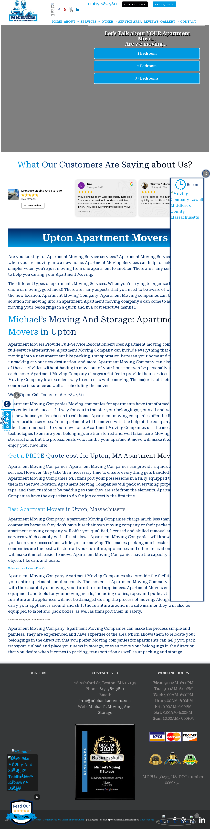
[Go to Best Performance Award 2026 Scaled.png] (105, 762)
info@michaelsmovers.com (105, 700)
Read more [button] (84, 211)
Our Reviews (134, 4)
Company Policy (51, 820)
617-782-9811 (111, 689)
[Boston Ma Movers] (176, 822)
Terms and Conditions (73, 820)
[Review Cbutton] (21, 812)
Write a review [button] (32, 205)
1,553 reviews (28, 199)
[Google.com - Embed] (36, 704)
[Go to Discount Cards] (7, 401)
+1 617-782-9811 (102, 4)
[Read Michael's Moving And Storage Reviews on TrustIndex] (22, 758)
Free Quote (164, 4)
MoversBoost (147, 820)
